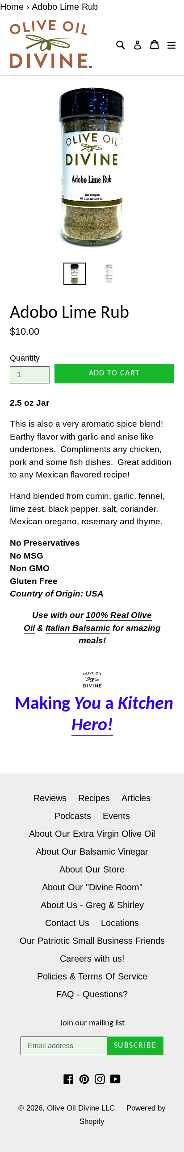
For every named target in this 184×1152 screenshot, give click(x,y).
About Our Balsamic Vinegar (92, 851)
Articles (136, 798)
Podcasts (72, 816)
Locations (120, 923)
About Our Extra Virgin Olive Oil (92, 834)
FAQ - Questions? (92, 994)
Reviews (50, 798)
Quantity (25, 358)
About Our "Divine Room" (92, 887)
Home (12, 7)
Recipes (94, 798)
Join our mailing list (92, 1023)
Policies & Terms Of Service (92, 976)
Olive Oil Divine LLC (81, 1108)
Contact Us (67, 923)
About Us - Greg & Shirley (92, 905)
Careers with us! (92, 958)
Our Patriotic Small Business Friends (92, 941)
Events (116, 816)
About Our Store (92, 869)
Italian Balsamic (78, 628)
